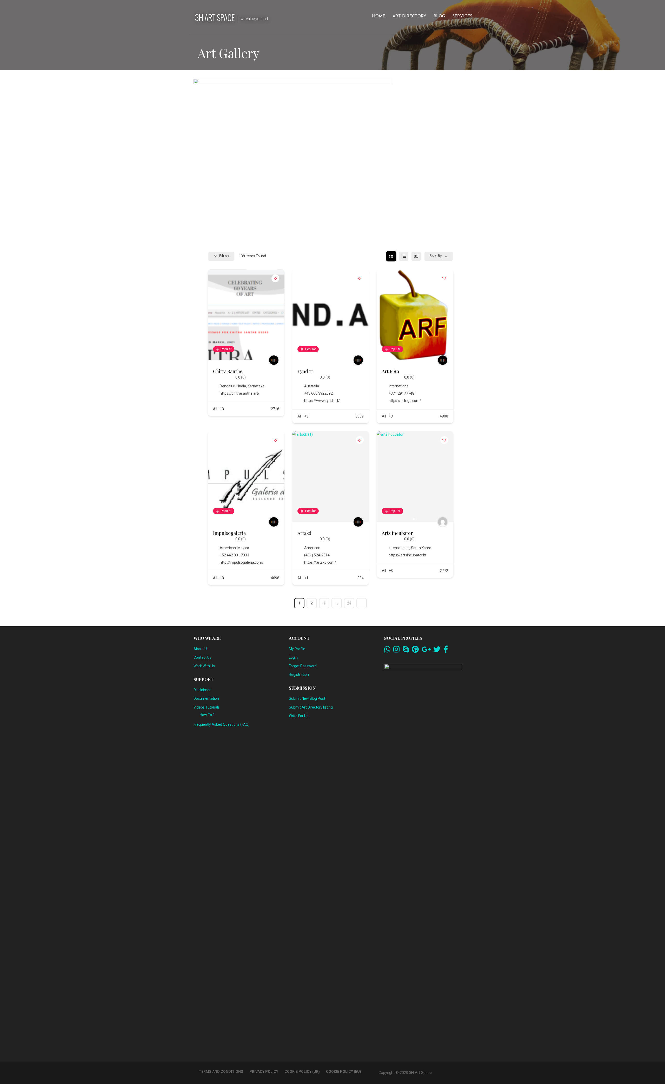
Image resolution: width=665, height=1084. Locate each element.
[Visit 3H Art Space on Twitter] (437, 651)
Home (378, 16)
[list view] (403, 256)
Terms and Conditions (221, 1071)
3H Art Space (215, 17)
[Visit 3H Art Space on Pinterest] (415, 651)
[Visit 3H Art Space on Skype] (406, 651)
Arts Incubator (397, 533)
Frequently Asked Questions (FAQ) (222, 724)
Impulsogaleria (229, 533)
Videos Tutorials (207, 707)
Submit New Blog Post (307, 698)
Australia (311, 386)
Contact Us (202, 657)
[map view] (416, 256)
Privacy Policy (263, 1071)
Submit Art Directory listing (311, 707)
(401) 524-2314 (317, 555)
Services (462, 16)
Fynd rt (305, 371)
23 (349, 603)
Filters (224, 256)
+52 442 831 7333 (234, 555)
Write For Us (298, 716)
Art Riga (390, 371)
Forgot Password (303, 666)
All (215, 409)
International (399, 386)
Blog (439, 16)
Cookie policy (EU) (343, 1071)
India (242, 386)
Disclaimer (202, 690)
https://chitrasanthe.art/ (240, 393)
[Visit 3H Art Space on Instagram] (396, 651)
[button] (383, 476)
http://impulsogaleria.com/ (242, 562)
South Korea (421, 548)
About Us (201, 649)
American (228, 548)
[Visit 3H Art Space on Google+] (426, 651)
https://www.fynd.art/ (322, 401)
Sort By (436, 256)
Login (293, 657)
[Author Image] (273, 360)
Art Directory (409, 16)
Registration (299, 674)
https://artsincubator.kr (407, 555)
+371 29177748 (401, 393)
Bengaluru (228, 386)
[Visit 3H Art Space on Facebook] (445, 651)
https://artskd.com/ (320, 562)
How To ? (207, 715)
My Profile (297, 649)
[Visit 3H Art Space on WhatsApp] (387, 651)
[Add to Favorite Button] (275, 278)
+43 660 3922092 (318, 393)
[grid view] (391, 256)
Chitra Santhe (228, 371)
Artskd (304, 533)
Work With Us (204, 666)
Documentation (206, 698)
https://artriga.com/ (405, 401)
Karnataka (256, 386)
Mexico (243, 548)
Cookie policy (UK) (302, 1071)
